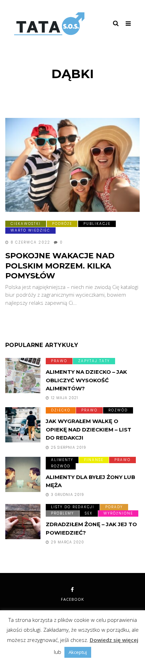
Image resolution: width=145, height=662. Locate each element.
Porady (114, 507)
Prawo (59, 361)
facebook (72, 599)
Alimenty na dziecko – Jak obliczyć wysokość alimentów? (86, 380)
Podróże (62, 223)
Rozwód (118, 410)
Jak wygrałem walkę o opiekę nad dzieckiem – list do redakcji (88, 429)
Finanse (93, 459)
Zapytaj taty (94, 361)
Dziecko (60, 410)
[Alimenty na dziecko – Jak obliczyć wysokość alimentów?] (22, 375)
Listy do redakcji (72, 507)
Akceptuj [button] (78, 652)
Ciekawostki (26, 223)
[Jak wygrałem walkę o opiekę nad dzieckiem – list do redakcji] (22, 424)
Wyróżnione (118, 513)
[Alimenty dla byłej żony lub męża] (22, 474)
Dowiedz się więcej (114, 639)
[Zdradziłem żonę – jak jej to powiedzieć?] (22, 521)
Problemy (62, 513)
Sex (89, 513)
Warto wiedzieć (30, 230)
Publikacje (97, 223)
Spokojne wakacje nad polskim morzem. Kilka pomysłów (59, 265)
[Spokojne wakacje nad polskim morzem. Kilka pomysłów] (72, 165)
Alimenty (62, 459)
